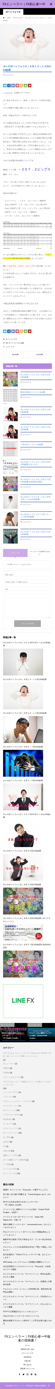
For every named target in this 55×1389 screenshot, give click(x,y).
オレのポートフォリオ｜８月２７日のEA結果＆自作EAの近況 (27, 946)
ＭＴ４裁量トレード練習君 (14, 1160)
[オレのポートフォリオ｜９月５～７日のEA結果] (23, 763)
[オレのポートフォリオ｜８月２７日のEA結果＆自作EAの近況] (23, 964)
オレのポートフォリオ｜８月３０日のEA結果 (22, 851)
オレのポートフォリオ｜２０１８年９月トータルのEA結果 (26, 644)
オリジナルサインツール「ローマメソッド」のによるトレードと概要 (27, 1305)
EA (7, 343)
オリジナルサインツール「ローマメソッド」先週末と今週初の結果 (27, 1282)
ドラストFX (8, 1097)
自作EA (6, 1142)
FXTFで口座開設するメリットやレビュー (20, 1311)
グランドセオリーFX (11, 1077)
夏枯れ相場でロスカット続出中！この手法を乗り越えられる (27, 1322)
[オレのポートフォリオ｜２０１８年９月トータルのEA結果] (23, 662)
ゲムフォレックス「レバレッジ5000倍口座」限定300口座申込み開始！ (27, 1290)
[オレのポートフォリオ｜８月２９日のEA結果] (23, 901)
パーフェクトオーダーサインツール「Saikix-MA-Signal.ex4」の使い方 (23, 1218)
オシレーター (8, 1064)
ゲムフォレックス (10, 1106)
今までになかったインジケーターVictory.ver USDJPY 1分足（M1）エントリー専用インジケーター (27, 1054)
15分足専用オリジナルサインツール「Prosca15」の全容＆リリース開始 (27, 1267)
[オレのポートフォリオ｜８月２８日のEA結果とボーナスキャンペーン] (23, 932)
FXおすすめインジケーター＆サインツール (21, 1316)
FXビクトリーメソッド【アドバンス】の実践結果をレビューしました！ (26, 1233)
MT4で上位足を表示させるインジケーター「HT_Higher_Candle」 (21, 1203)
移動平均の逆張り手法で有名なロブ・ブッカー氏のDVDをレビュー (27, 1240)
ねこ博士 (7, 1137)
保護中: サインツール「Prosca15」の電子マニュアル (25, 1190)
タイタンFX (8, 1124)
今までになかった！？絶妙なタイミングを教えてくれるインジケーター (27, 1083)
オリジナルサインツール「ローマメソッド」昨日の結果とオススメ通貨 (27, 1275)
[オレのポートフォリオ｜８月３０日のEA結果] (23, 867)
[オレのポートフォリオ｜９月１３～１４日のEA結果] (23, 696)
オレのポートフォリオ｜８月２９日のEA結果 (22, 884)
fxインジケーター (10, 1133)
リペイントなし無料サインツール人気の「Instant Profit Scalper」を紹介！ (26, 1210)
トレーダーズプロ (10, 1092)
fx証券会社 (7, 1119)
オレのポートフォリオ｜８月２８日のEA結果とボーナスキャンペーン (26, 919)
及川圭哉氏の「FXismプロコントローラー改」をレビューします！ (27, 1255)
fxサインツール (9, 1110)
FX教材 (6, 1073)
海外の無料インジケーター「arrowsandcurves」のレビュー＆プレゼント (27, 1225)
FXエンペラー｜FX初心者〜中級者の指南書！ (27, 1338)
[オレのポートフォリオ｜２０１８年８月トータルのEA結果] (23, 834)
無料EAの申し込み (27, 1349)
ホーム (27, 1345)
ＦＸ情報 (7, 1164)
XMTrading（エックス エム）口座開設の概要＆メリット (26, 1262)
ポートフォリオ (13, 12)
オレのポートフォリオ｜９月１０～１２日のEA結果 (25, 713)
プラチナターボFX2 (11, 1115)
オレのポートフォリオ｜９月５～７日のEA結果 (23, 747)
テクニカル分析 (9, 1169)
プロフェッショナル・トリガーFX (17, 1101)
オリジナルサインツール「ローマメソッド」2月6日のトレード (27, 1298)
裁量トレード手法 (10, 1155)
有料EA (6, 1068)
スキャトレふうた (10, 1128)
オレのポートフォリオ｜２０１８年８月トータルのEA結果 (26, 815)
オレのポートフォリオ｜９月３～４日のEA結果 (23, 780)
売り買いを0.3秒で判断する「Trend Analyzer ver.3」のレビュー (27, 1195)
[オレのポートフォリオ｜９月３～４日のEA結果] (23, 797)
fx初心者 (6, 1151)
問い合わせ (27, 1365)
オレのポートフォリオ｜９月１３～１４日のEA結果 (25, 679)
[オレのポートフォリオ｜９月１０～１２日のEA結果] (23, 729)
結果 (22, 343)
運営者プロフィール (27, 1369)
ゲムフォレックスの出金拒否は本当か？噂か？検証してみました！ (27, 1248)
